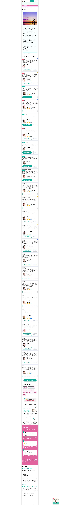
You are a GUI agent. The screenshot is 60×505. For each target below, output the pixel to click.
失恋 (33, 389)
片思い (24, 392)
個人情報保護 (24, 495)
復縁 (27, 392)
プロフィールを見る (27, 69)
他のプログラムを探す (30, 380)
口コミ (31, 80)
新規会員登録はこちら (30, 399)
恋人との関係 (25, 387)
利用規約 (31, 495)
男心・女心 (24, 389)
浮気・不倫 (30, 392)
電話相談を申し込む (27, 124)
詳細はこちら (24, 484)
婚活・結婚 (29, 389)
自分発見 (35, 392)
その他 (24, 394)
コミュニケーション (31, 387)
